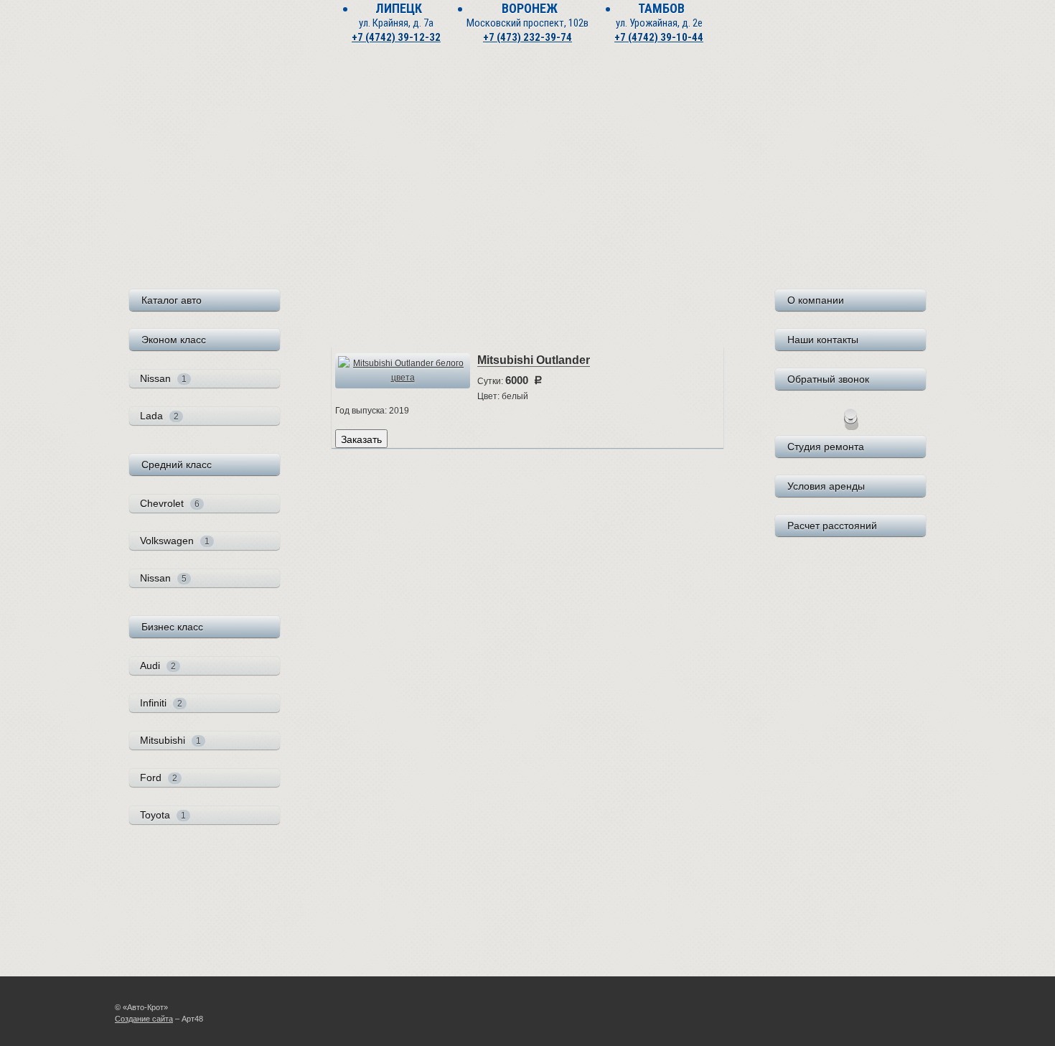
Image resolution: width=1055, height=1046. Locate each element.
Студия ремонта (825, 446)
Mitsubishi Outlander (533, 360)
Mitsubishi (170, 740)
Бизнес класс (172, 626)
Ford (158, 777)
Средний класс (176, 464)
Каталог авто (171, 300)
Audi (158, 665)
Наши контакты (822, 339)
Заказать (361, 438)
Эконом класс (173, 339)
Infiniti (161, 703)
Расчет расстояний (832, 525)
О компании (815, 300)
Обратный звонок (828, 379)
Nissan (163, 378)
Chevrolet (170, 503)
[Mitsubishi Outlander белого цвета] (402, 370)
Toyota (163, 815)
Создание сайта (144, 1018)
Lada (159, 415)
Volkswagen (175, 540)
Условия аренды (826, 486)
